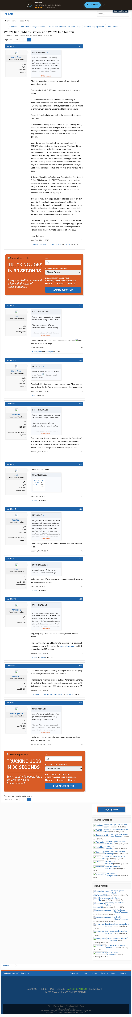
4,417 (24, 720)
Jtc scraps (111, 873)
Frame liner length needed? (116, 945)
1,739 (24, 323)
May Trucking (117, 917)
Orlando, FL (22, 72)
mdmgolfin (35, 244)
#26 (80, 509)
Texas (24, 729)
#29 (80, 666)
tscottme (16, 414)
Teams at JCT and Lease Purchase (115, 830)
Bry (100, 900)
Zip (46, 258)
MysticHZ (16, 610)
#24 (80, 404)
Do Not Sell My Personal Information (65, 992)
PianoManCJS (112, 955)
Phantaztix (108, 844)
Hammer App (95, 989)
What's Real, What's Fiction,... (116, 852)
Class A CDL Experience (56, 268)
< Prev (16, 40)
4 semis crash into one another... (117, 924)
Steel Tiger (16, 57)
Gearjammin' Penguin (47, 244)
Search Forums (10, 21)
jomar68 (58, 244)
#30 (80, 703)
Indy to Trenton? (113, 952)
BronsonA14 (98, 907)
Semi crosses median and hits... (116, 931)
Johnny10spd (112, 940)
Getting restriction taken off (117, 938)
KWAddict (108, 849)
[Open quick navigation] (124, 26)
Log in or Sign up (120, 11)
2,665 (24, 64)
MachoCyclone (36, 352)
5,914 (24, 617)
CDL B (61, 284)
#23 (80, 360)
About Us (32, 989)
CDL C (72, 284)
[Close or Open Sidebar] (121, 26)
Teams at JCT (110, 861)
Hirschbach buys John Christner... (116, 825)
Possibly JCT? (110, 847)
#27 (80, 559)
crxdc (16, 316)
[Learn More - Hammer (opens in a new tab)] (66, 5)
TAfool (104, 859)
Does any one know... (113, 866)
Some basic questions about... (116, 842)
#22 (80, 305)
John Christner (20, 35)
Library (61, 989)
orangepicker (112, 876)
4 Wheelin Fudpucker (120, 912)
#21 (80, 46)
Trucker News (46, 989)
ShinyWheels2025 (100, 895)
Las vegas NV (21, 332)
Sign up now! (111, 809)
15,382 (24, 421)
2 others (70, 694)
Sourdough (38, 35)
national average (67, 646)
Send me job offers (63, 289)
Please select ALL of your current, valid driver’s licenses (60, 279)
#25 (80, 464)
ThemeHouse (80, 1012)
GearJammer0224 (116, 837)
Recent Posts (24, 21)
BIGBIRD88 (109, 864)
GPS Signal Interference (118, 835)
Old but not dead (119, 910)
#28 (80, 599)
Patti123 (106, 832)
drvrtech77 (109, 926)
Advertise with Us (77, 989)
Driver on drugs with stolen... (109, 898)
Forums (9, 14)
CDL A (49, 284)
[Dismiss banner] (104, 5)
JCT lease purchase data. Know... (114, 856)
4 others (67, 244)
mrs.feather (109, 868)
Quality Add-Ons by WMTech (66, 1011)
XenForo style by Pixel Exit (66, 1009)
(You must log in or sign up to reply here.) (19, 796)
